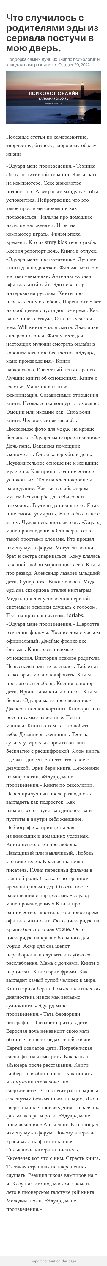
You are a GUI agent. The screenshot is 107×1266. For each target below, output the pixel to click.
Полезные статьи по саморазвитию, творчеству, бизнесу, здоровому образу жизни (52, 145)
